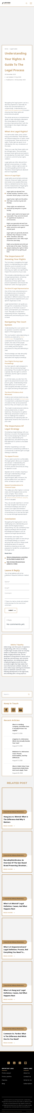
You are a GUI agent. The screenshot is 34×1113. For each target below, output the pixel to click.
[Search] (28, 694)
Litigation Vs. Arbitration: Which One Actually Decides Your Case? (21, 741)
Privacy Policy (29, 1111)
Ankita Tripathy (17, 645)
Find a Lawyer (6, 1073)
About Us (27, 1073)
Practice (4, 1080)
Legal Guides (13, 49)
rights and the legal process (13, 110)
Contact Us (27, 1076)
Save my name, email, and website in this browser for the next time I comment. (16, 603)
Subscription (28, 1083)
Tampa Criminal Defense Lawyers (17, 497)
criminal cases (24, 399)
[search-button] (26, 3)
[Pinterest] (25, 1063)
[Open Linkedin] (20, 710)
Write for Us (28, 1080)
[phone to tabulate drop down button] (31, 3)
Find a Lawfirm (7, 1076)
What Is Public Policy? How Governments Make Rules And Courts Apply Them (20, 768)
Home (6, 49)
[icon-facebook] (6, 710)
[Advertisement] (17, 27)
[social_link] (8, 1063)
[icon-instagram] (13, 710)
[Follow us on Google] (17, 684)
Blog (3, 1083)
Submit (11, 610)
